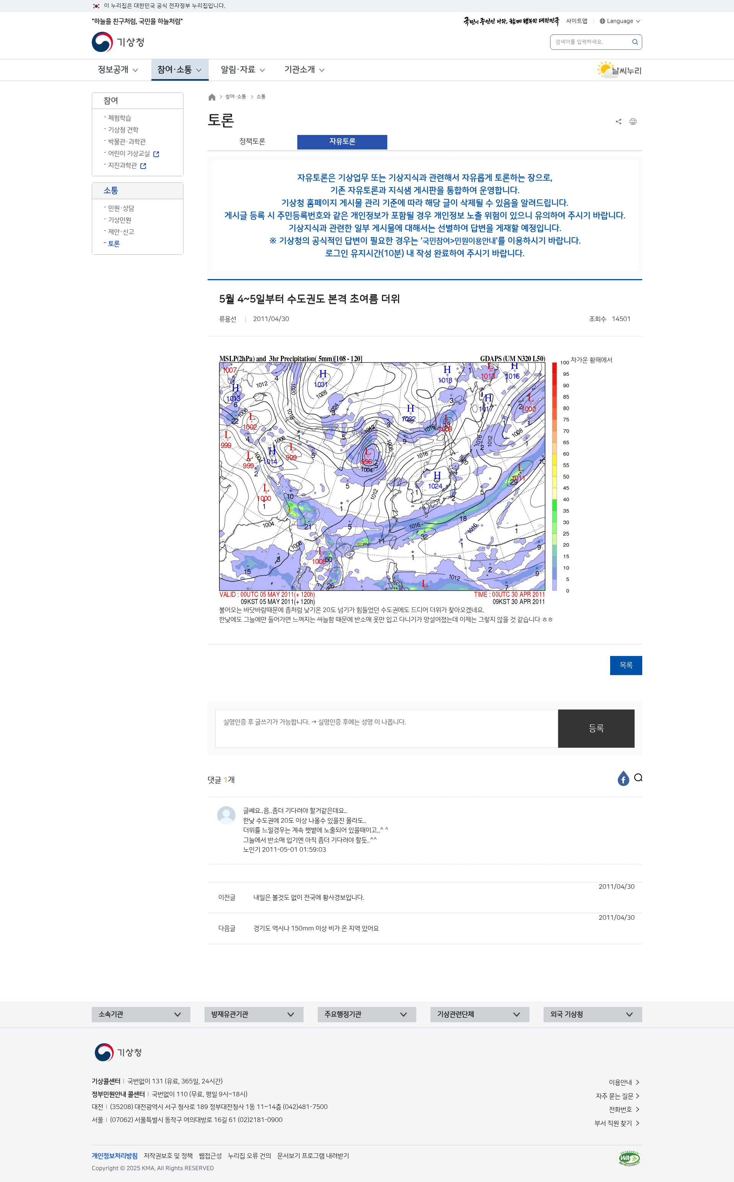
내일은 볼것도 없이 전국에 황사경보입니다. (444, 892)
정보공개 (113, 70)
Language (620, 21)
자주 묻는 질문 (614, 1096)
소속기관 (111, 1014)
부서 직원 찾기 (613, 1123)
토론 (114, 243)
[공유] (618, 121)
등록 (596, 728)
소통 (261, 96)
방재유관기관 (229, 1014)
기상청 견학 (123, 130)
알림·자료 (238, 70)
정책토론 (252, 142)
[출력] (633, 121)
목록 (626, 665)
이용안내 (621, 1082)
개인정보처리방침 (115, 1156)
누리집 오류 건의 (249, 1156)
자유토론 (343, 142)
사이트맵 (577, 21)
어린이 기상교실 (129, 153)
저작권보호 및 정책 (168, 1156)
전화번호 (621, 1109)
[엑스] (636, 778)
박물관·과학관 (127, 141)
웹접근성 (210, 1156)
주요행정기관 (343, 1014)
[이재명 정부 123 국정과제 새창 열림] (511, 21)
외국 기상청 (566, 1014)
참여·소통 (175, 70)
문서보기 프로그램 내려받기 (313, 1156)
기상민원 (119, 220)
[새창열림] (619, 70)
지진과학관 (122, 165)
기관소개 (299, 70)
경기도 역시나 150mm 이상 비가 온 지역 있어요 (444, 923)
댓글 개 (221, 780)
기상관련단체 (455, 1014)
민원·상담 (121, 208)
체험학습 (119, 118)
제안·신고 (121, 232)
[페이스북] (623, 778)
